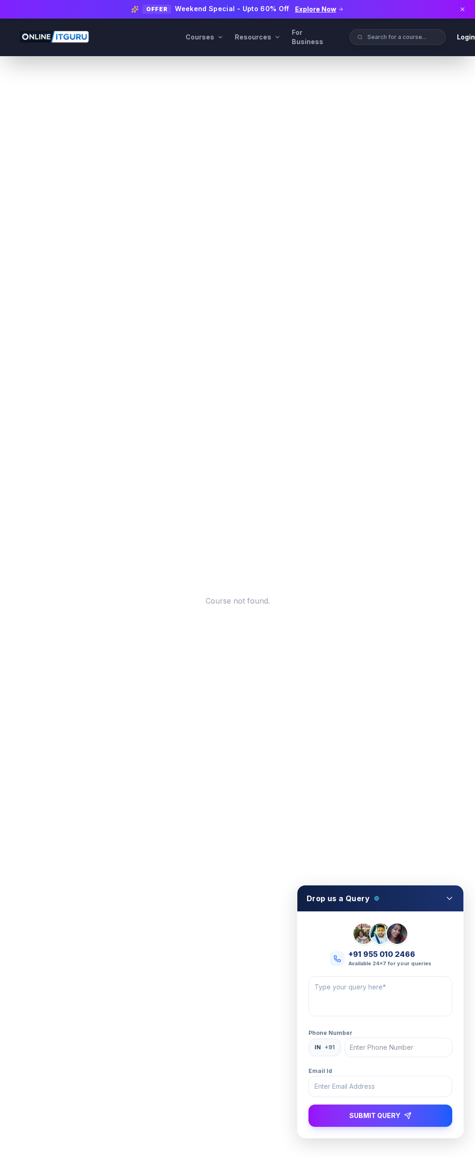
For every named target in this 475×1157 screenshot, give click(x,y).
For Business (307, 37)
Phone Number (330, 1032)
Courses (200, 37)
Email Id (320, 1070)
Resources (253, 37)
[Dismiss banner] (462, 9)
